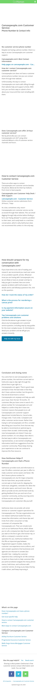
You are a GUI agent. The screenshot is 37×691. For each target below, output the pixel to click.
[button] (35, 1)
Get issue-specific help (10, 617)
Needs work (29, 660)
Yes (22, 660)
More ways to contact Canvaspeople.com (16, 626)
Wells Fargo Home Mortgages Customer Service (16, 644)
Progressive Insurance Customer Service (16, 640)
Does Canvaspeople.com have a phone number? (15, 612)
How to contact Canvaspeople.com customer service (18, 621)
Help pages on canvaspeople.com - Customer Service (18, 64)
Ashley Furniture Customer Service (14, 637)
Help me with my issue (12, 339)
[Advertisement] (18, 113)
